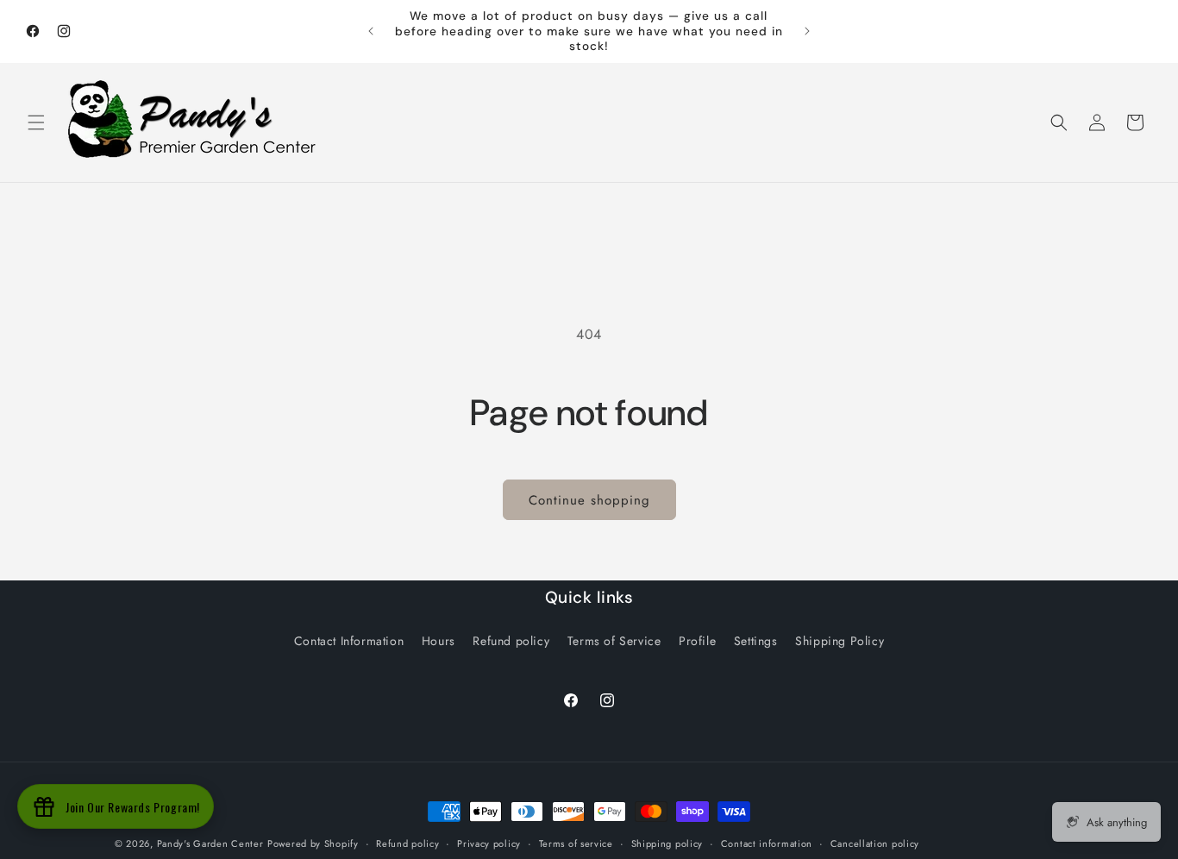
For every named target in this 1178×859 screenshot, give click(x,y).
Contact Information (349, 640)
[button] (36, 122)
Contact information (766, 843)
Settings (756, 640)
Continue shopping (589, 500)
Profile (697, 640)
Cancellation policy (874, 843)
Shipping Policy (839, 640)
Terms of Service (614, 640)
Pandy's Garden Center (210, 843)
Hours (438, 640)
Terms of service (576, 843)
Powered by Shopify (313, 843)
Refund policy (511, 640)
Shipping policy (667, 843)
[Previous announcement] (371, 31)
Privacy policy (489, 843)
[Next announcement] (807, 31)
